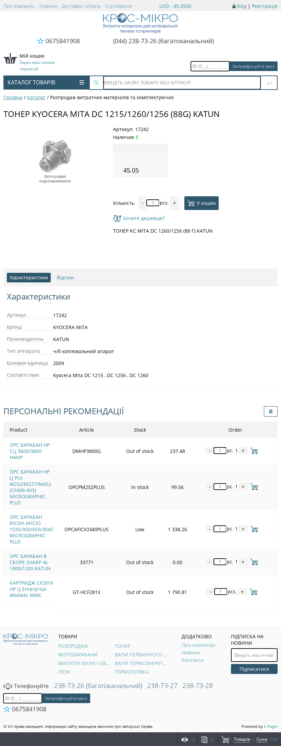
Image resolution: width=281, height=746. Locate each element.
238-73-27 (162, 685)
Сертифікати (118, 6)
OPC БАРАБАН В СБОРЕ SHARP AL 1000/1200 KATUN (30, 562)
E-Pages (271, 726)
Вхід (241, 6)
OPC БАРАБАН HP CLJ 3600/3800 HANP (30, 451)
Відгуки (65, 277)
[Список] (271, 411)
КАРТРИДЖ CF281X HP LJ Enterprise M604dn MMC (31, 589)
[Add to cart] (253, 450)
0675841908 (63, 41)
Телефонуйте (31, 686)
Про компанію (19, 6)
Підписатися (254, 669)
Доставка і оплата (81, 6)
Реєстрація (265, 6)
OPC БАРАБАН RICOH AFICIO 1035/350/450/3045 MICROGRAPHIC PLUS (31, 529)
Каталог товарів (31, 82)
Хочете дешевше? (144, 218)
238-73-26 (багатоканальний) (98, 685)
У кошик (206, 202)
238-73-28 (197, 685)
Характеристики (29, 277)
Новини (48, 6)
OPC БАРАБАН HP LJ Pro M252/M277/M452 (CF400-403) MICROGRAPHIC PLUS (30, 487)
